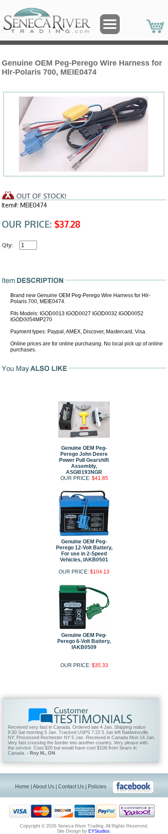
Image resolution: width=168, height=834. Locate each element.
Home (22, 787)
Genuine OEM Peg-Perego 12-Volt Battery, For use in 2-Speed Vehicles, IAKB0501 (84, 551)
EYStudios (99, 831)
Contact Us (71, 787)
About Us (43, 787)
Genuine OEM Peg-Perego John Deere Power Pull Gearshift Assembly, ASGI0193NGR (84, 460)
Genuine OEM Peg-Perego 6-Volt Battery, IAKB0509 (84, 641)
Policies (97, 787)
